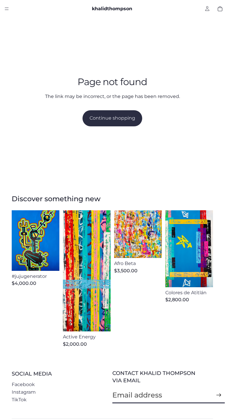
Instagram (24, 392)
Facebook (23, 384)
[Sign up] (219, 395)
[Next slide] (53, 240)
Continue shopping (112, 118)
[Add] (50, 262)
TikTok (19, 399)
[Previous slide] (18, 240)
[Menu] (6, 9)
